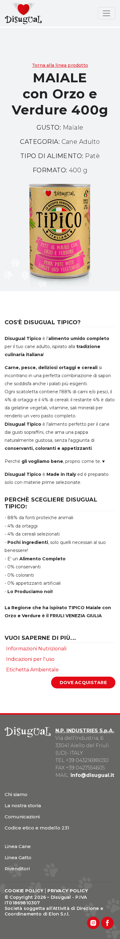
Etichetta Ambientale (32, 670)
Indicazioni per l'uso (30, 659)
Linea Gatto (18, 857)
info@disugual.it (92, 775)
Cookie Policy (24, 891)
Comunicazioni (22, 817)
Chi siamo (16, 794)
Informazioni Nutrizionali (36, 649)
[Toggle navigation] (106, 13)
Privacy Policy (67, 891)
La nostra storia (23, 805)
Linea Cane (18, 846)
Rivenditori (17, 869)
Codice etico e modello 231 (37, 828)
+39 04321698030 (87, 760)
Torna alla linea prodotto (60, 65)
